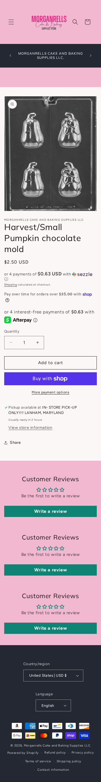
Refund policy (55, 752)
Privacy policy (83, 752)
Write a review (50, 511)
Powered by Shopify (23, 753)
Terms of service (38, 761)
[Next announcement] (90, 55)
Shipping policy (69, 761)
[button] (11, 22)
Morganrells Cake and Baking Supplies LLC (57, 745)
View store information (30, 427)
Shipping (10, 284)
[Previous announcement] (10, 55)
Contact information (53, 770)
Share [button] (15, 442)
